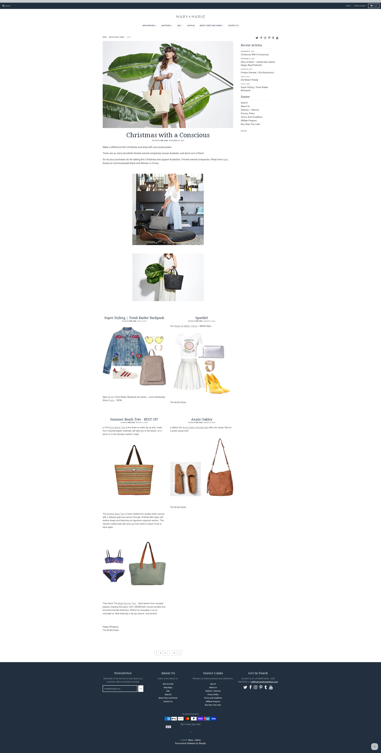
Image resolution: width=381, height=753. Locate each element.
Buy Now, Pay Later (250, 121)
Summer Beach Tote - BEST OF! (134, 416)
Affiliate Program (249, 117)
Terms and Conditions (251, 114)
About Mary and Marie (211, 23)
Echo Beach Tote (117, 424)
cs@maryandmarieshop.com (264, 678)
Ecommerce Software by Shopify (190, 740)
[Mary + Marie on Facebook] (261, 35)
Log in (348, 3)
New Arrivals (148, 23)
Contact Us (233, 23)
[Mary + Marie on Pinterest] (269, 35)
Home (105, 34)
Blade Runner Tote (127, 600)
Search (244, 99)
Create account (359, 3)
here (225, 156)
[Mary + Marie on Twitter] (257, 35)
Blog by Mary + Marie (116, 34)
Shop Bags (166, 23)
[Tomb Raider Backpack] (134, 353)
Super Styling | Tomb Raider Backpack (134, 315)
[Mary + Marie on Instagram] (265, 35)
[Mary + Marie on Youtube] (277, 35)
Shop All (191, 23)
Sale (179, 23)
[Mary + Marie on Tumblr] (273, 35)
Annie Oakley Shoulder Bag (196, 424)
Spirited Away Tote (116, 511)
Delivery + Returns (250, 107)
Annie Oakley (201, 416)
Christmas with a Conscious (168, 132)
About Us (245, 103)
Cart (375, 3)
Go (141, 686)
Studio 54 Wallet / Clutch (185, 323)
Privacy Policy (248, 110)
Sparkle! (201, 315)
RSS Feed (244, 128)
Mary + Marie (194, 737)
